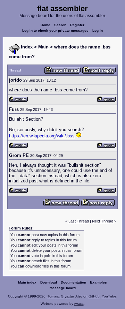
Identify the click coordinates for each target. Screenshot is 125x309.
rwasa (79, 304)
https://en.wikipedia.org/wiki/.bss (42, 135)
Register (77, 25)
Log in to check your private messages (55, 30)
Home (45, 25)
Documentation (73, 282)
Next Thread (103, 221)
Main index (27, 282)
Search (60, 25)
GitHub (94, 296)
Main (43, 47)
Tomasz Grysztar (61, 296)
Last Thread (78, 221)
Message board (63, 288)
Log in (97, 30)
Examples (98, 282)
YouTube (109, 296)
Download (48, 282)
